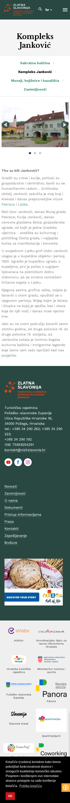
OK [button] (10, 796)
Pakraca (8, 204)
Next (64, 124)
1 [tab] (30, 153)
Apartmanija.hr (51, 735)
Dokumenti (13, 507)
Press (9, 521)
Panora (51, 701)
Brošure (10, 542)
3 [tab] (40, 153)
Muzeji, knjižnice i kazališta (35, 80)
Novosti (10, 486)
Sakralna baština (35, 63)
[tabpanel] (35, 124)
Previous (6, 124)
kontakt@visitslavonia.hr (25, 450)
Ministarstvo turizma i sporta (51, 670)
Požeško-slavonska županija (18, 696)
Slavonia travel (18, 723)
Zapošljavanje (15, 535)
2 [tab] (35, 153)
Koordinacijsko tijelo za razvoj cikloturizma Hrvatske (51, 643)
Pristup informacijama (22, 514)
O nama (11, 500)
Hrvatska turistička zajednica (19, 670)
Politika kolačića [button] (30, 786)
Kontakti (11, 528)
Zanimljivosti (35, 89)
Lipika (23, 204)
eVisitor (19, 640)
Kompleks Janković (35, 72)
